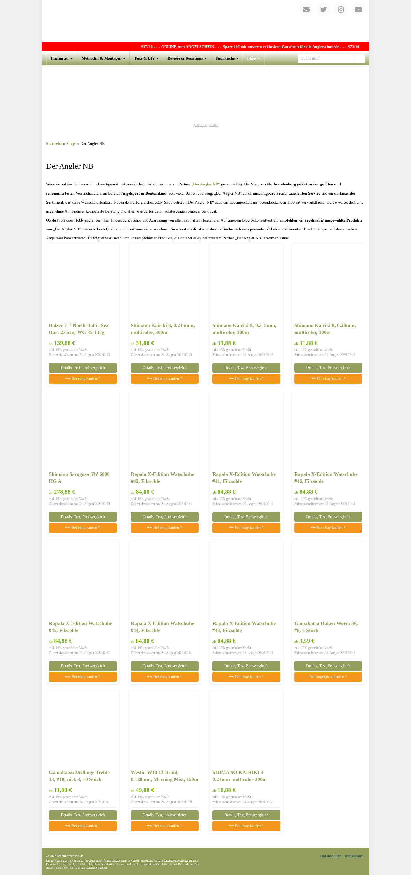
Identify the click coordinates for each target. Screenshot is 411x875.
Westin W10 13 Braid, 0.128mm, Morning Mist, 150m (164, 776)
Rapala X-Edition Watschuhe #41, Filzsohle (244, 477)
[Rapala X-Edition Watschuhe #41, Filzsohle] (246, 431)
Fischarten (60, 58)
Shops (71, 144)
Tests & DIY (145, 58)
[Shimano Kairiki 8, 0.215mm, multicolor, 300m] (165, 282)
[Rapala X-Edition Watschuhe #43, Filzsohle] (246, 580)
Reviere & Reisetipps (185, 58)
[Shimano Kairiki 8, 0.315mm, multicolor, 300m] (246, 282)
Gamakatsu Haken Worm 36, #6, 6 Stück (326, 626)
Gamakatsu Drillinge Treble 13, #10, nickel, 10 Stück (79, 776)
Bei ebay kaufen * (85, 379)
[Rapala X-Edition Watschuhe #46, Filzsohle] (328, 431)
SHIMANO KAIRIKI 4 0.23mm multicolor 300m (239, 776)
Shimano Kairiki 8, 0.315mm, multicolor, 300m (244, 329)
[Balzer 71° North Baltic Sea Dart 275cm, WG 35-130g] (83, 282)
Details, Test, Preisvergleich (83, 368)
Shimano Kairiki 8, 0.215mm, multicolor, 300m (163, 329)
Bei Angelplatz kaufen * (328, 677)
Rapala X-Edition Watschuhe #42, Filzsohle (162, 477)
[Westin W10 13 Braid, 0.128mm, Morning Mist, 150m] (165, 730)
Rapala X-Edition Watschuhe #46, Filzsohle (326, 477)
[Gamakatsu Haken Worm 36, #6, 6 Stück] (328, 581)
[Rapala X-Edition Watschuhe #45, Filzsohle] (83, 580)
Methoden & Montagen (102, 58)
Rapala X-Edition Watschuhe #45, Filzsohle (80, 626)
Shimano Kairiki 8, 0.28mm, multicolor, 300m (325, 329)
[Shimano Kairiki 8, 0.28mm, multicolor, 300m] (328, 282)
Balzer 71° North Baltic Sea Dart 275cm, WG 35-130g (78, 329)
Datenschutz (330, 856)
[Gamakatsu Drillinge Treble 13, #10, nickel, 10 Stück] (83, 729)
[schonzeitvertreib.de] (205, 21)
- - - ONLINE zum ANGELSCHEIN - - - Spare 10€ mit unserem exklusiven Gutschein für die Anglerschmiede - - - (239, 47)
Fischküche (226, 58)
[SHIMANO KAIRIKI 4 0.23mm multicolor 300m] (246, 729)
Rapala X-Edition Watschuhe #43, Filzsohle (244, 626)
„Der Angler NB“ (205, 184)
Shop (252, 58)
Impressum (354, 856)
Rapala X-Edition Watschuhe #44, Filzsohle (162, 626)
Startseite (54, 144)
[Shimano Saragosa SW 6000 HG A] (83, 431)
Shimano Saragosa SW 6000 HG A (79, 477)
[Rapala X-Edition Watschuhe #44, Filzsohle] (165, 580)
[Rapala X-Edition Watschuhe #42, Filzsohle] (165, 431)
